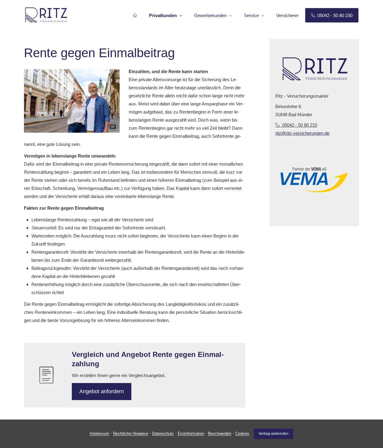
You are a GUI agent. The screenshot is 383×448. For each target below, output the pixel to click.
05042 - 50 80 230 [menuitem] (334, 15)
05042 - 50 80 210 (299, 125)
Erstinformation (191, 434)
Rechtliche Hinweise (130, 434)
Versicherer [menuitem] (287, 15)
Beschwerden (219, 434)
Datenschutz (163, 434)
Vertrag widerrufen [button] (273, 434)
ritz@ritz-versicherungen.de (302, 133)
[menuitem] (135, 15)
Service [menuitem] (251, 15)
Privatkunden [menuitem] (163, 15)
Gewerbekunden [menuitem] (210, 15)
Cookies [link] (242, 434)
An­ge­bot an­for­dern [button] (101, 391)
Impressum (99, 434)
